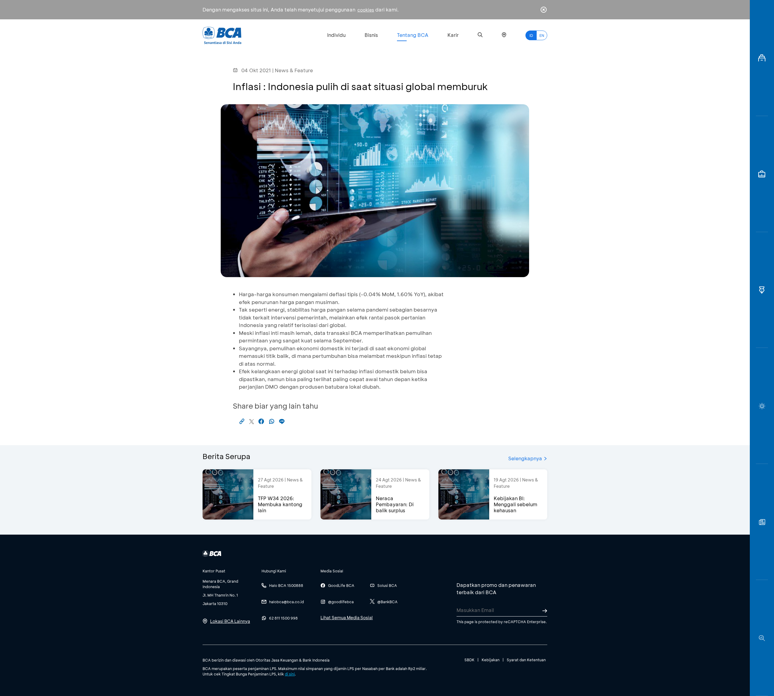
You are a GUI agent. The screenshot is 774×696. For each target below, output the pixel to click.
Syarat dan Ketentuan (526, 659)
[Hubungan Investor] (762, 174)
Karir (453, 35)
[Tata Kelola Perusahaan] (762, 290)
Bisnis (371, 35)
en (541, 35)
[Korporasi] (762, 58)
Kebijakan (490, 659)
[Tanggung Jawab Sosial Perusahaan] (762, 522)
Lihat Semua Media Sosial (346, 617)
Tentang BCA (412, 35)
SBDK (469, 659)
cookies (365, 10)
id (531, 35)
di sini (290, 674)
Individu (336, 35)
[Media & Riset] (762, 638)
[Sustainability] (762, 406)
